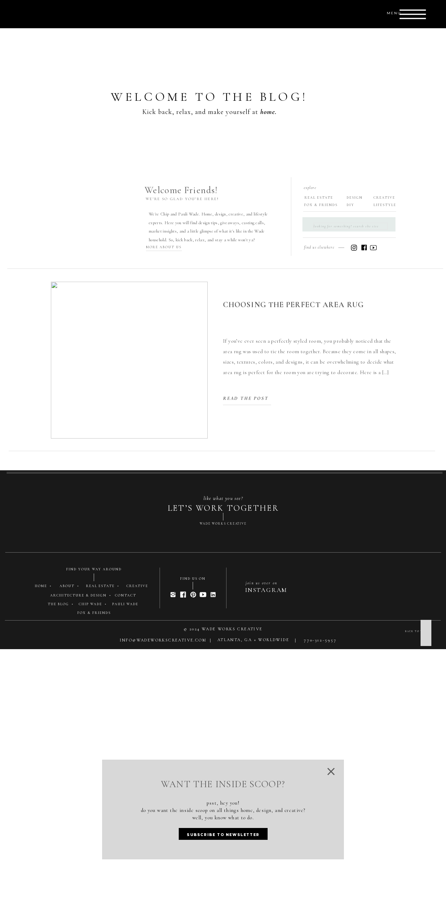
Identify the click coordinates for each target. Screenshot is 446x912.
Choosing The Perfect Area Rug (293, 304)
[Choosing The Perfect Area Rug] (129, 360)
